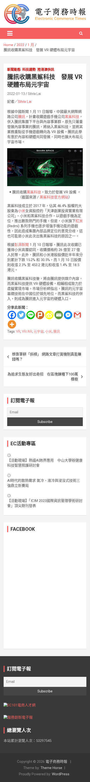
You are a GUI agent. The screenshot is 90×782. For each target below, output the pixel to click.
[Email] (58, 315)
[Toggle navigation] (10, 33)
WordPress (60, 774)
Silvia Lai (34, 94)
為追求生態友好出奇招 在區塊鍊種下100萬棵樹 (42, 376)
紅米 (79, 221)
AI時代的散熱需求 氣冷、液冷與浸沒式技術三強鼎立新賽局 (43, 483)
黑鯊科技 (72, 117)
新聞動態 (14, 69)
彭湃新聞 (21, 245)
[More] (12, 324)
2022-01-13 (16, 94)
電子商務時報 (56, 761)
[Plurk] (40, 315)
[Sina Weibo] (49, 315)
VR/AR (27, 331)
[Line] (30, 315)
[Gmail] (77, 315)
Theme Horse (51, 768)
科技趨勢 (29, 69)
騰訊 (21, 117)
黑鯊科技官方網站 (54, 197)
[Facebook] (12, 315)
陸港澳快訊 (45, 69)
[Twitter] (21, 315)
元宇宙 (39, 331)
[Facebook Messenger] (68, 315)
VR (18, 331)
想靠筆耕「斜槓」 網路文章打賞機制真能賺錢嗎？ (46, 356)
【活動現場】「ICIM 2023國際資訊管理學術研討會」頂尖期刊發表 (45, 503)
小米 (21, 211)
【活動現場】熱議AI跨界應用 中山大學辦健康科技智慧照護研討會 (45, 463)
